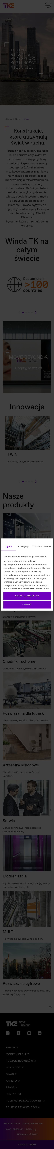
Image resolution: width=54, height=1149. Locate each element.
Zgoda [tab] (8, 546)
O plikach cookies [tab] (42, 546)
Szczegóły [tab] (23, 546)
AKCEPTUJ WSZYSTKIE (27, 595)
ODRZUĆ (27, 604)
